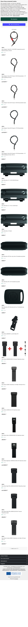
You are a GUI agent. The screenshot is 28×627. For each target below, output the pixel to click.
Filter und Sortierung (14, 24)
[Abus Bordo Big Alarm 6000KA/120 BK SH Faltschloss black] (14, 450)
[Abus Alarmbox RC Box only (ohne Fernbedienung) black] (14, 245)
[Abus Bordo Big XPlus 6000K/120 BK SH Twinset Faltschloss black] (14, 501)
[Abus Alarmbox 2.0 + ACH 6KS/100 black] (14, 169)
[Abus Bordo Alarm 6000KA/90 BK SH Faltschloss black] (14, 424)
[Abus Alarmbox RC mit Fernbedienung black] (14, 271)
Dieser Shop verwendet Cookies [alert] (9, 1)
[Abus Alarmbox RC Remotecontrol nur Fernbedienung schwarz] (14, 296)
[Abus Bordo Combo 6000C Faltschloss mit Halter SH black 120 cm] (14, 527)
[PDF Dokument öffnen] (14, 573)
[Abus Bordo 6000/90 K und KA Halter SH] (14, 323)
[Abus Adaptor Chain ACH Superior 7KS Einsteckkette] (14, 117)
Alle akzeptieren (14, 19)
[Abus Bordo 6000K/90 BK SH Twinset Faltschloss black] (14, 348)
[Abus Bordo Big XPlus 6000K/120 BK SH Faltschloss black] (14, 475)
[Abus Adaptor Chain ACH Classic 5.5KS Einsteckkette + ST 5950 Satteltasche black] (14, 65)
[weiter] (18, 548)
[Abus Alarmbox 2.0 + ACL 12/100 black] (14, 195)
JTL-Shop (16, 578)
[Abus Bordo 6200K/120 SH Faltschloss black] (14, 399)
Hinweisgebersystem (13, 570)
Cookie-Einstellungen (22, 570)
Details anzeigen (16, 15)
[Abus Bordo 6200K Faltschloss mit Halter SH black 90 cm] (14, 374)
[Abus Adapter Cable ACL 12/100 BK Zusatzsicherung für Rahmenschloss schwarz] (14, 38)
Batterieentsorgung (5, 570)
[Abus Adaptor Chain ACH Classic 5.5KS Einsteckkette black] (14, 92)
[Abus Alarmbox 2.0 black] (14, 220)
